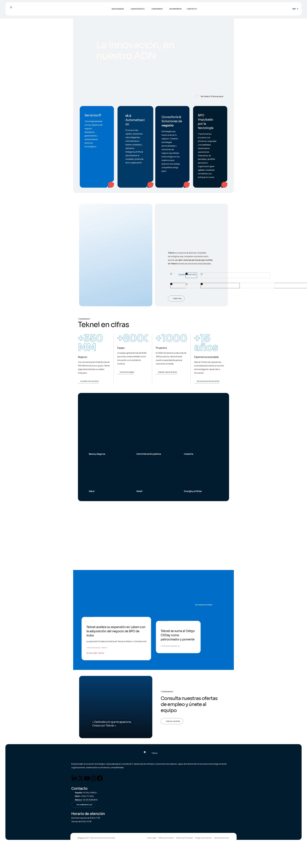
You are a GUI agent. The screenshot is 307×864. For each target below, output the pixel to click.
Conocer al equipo (127, 372)
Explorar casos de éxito (167, 372)
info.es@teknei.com (84, 804)
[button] (138, 8)
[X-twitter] (81, 778)
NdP (95, 653)
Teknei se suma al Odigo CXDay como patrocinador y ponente (178, 635)
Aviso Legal (151, 838)
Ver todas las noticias (203, 605)
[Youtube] (87, 778)
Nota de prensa (93, 647)
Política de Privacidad (184, 838)
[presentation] (82, 60)
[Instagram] (93, 778)
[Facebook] (100, 778)
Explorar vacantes (173, 721)
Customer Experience (170, 646)
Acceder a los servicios (89, 381)
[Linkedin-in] (74, 778)
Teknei (103, 647)
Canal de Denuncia (221, 838)
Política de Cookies (166, 838)
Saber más (108, 90)
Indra (91, 653)
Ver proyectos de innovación (208, 381)
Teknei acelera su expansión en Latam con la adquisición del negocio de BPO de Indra (115, 631)
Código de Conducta (203, 838)
